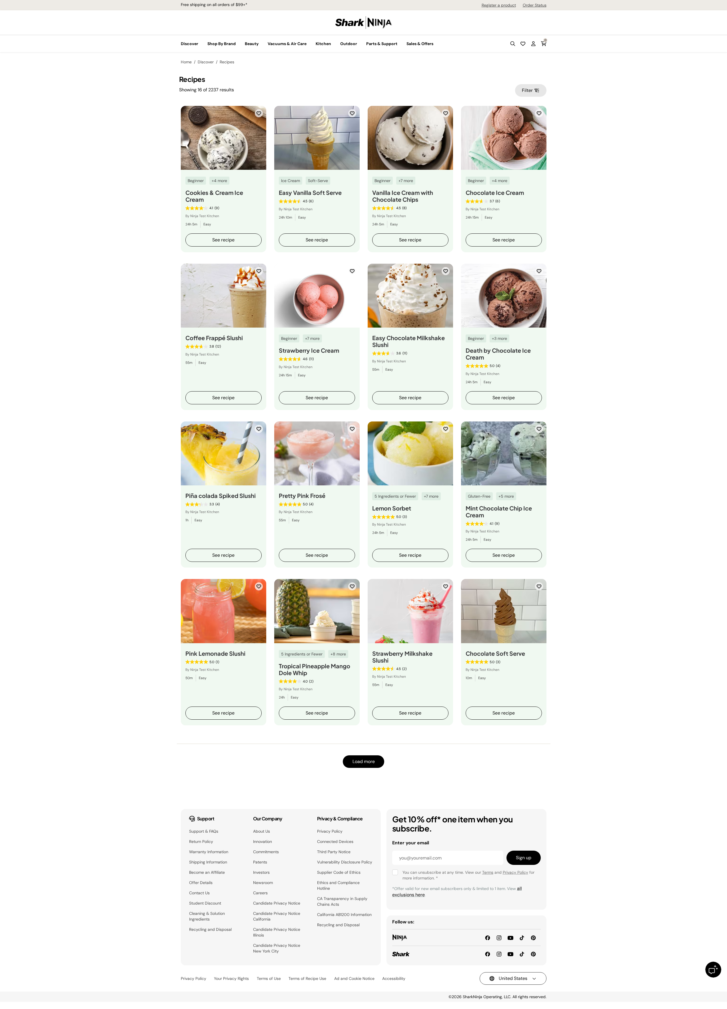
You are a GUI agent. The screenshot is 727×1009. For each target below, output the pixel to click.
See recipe (223, 240)
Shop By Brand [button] (221, 43)
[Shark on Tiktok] (522, 954)
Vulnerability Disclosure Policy (344, 862)
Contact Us (199, 892)
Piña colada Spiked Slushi (220, 495)
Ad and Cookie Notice (354, 978)
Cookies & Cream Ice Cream (214, 196)
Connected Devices (335, 841)
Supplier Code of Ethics (339, 872)
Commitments (266, 851)
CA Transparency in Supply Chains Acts (342, 901)
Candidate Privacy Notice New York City (276, 948)
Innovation (262, 841)
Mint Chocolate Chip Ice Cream (499, 511)
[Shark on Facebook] (487, 954)
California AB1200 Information (344, 914)
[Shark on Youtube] (510, 954)
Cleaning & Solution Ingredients (207, 916)
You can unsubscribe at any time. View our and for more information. (468, 875)
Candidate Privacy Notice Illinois (276, 932)
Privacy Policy (330, 831)
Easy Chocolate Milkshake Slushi (408, 341)
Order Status (534, 5)
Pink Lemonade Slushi (215, 653)
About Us (261, 831)
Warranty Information (208, 851)
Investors (261, 872)
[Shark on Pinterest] (533, 954)
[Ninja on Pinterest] (533, 937)
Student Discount (205, 903)
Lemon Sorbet (391, 508)
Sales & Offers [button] (419, 43)
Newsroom (263, 882)
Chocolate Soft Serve (495, 653)
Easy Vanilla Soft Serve (310, 192)
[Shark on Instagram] (499, 954)
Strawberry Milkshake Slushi (402, 657)
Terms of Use (269, 978)
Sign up (523, 858)
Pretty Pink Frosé (302, 495)
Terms (487, 872)
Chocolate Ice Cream (495, 192)
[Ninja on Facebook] (487, 937)
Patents (260, 862)
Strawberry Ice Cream (309, 350)
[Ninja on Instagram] (499, 937)
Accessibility (393, 978)
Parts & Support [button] (381, 43)
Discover (206, 61)
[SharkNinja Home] (363, 22)
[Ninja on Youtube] (510, 937)
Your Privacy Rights (231, 978)
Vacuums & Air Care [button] (287, 43)
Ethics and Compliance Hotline (338, 885)
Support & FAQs (203, 831)
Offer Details (201, 882)
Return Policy (201, 841)
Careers (260, 892)
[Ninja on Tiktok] (522, 937)
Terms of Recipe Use (307, 978)
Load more (364, 761)
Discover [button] (189, 43)
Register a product (499, 5)
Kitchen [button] (323, 43)
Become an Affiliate (207, 872)
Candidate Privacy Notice (276, 903)
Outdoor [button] (348, 43)
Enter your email (410, 843)
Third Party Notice (334, 851)
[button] (513, 44)
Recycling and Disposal (210, 929)
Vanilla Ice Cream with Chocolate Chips (402, 196)
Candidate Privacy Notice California (276, 916)
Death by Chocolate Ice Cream (498, 354)
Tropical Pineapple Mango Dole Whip (314, 669)
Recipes (227, 61)
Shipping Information (208, 862)
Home (186, 61)
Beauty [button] (252, 43)
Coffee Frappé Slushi (214, 337)
